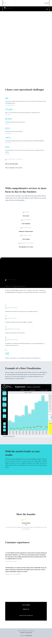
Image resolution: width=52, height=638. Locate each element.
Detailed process (13, 297)
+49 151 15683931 (26, 605)
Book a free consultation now (26, 597)
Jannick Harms (29, 635)
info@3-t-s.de (26, 609)
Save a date (11, 71)
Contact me (11, 173)
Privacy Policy (29, 632)
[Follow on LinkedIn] (4, 3)
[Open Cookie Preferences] (3, 636)
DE (48, 3)
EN (45, 3)
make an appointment (26, 3)
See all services (13, 205)
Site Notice (22, 632)
